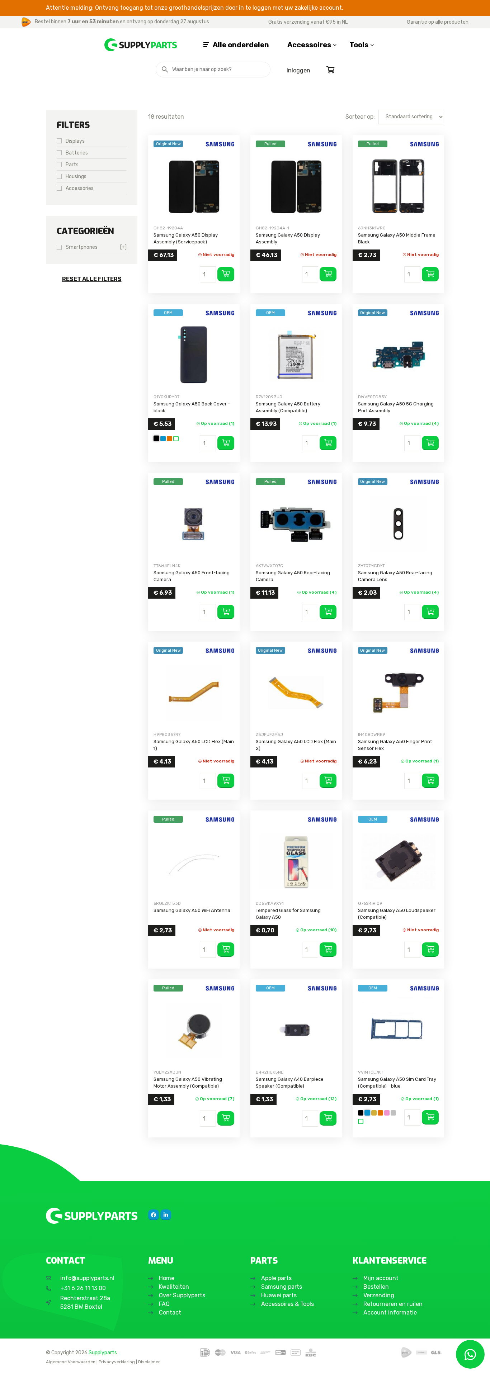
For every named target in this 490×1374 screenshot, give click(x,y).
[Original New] (194, 186)
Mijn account (381, 1278)
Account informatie (390, 1312)
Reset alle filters (92, 279)
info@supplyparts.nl (87, 1278)
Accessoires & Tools (287, 1304)
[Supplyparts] (91, 1216)
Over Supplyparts (182, 1295)
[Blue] (163, 438)
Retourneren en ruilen (393, 1304)
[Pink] (387, 1113)
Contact (170, 1312)
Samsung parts (281, 1286)
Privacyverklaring (117, 1361)
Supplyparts (103, 1352)
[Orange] (169, 438)
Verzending (378, 1295)
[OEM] (194, 355)
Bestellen (376, 1286)
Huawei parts (279, 1295)
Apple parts (276, 1278)
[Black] (156, 438)
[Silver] (393, 1113)
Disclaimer (149, 1361)
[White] (176, 438)
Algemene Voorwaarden (70, 1361)
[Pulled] (296, 186)
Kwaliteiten (174, 1286)
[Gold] (374, 1113)
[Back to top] (13, 1361)
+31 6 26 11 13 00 (83, 1288)
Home (166, 1278)
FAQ (164, 1304)
